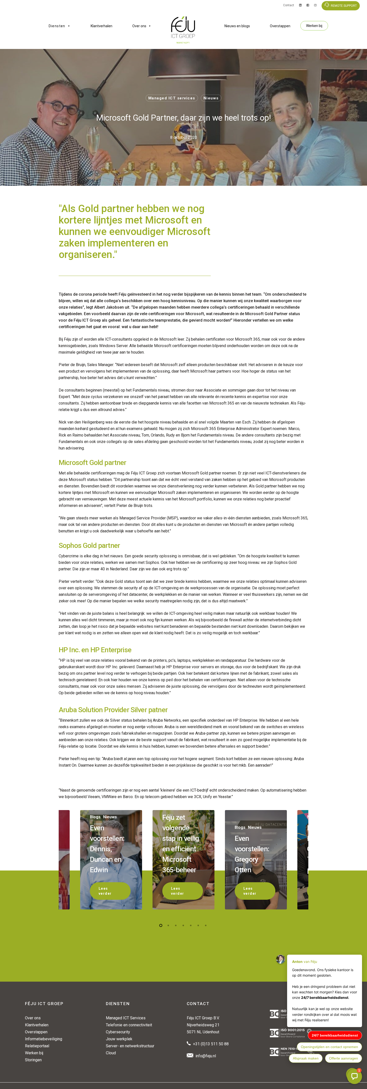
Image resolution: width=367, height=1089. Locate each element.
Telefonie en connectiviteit (129, 1025)
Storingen (33, 1060)
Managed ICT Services (126, 1018)
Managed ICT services (171, 98)
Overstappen (280, 26)
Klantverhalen (101, 26)
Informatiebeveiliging (43, 1039)
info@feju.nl (205, 1056)
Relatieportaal (37, 1046)
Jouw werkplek (119, 1039)
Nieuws (211, 98)
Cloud (111, 1053)
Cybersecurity (118, 1032)
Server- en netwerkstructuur (130, 1046)
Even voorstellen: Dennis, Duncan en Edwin (107, 849)
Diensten (57, 26)
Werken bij (314, 26)
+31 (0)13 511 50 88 (211, 1044)
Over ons (139, 26)
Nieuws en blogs (237, 26)
